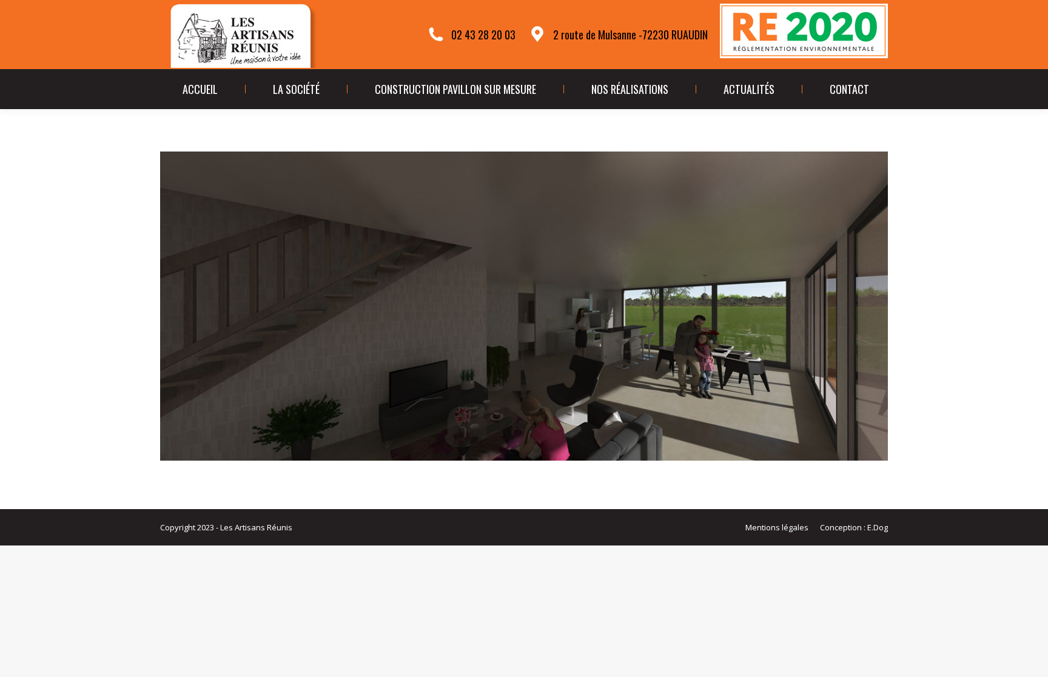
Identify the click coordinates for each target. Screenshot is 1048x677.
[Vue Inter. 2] (524, 306)
